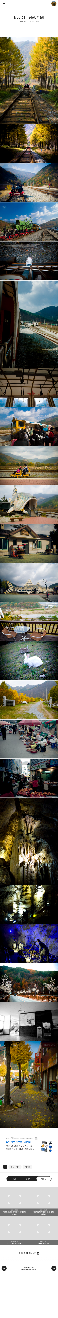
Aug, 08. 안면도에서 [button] (14, 1230)
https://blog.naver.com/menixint (19, 1138)
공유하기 (29, 1179)
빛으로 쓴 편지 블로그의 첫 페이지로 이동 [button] (29, 3)
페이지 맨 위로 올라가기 (54, 1268)
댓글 (14, 1179)
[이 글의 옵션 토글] (5, 1167)
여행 (37, 21)
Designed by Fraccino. (29, 1269)
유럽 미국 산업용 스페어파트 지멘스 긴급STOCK (19, 1142)
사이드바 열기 (4, 3)
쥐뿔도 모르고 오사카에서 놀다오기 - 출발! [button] (14, 1201)
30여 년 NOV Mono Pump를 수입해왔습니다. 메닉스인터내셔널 (20, 1148)
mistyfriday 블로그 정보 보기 (54, 3)
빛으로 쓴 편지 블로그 (4, 1268)
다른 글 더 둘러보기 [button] (27, 1253)
